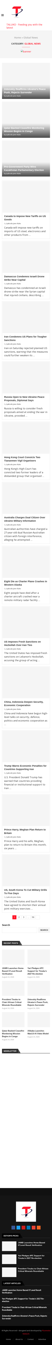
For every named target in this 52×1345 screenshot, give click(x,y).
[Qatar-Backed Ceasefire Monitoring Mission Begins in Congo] (26, 120)
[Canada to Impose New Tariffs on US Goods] (26, 197)
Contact (30, 1339)
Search (6, 925)
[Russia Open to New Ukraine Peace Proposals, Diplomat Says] (26, 377)
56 (33, 917)
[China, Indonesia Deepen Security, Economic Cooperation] (26, 682)
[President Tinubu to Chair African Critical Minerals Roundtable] (13, 988)
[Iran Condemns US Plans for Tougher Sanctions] (26, 317)
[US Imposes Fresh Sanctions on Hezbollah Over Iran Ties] (26, 622)
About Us (19, 1339)
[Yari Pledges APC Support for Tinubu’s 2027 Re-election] (38, 957)
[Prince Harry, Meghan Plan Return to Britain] (26, 810)
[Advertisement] (26, 1087)
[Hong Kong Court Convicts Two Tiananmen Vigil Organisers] (26, 438)
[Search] (49, 15)
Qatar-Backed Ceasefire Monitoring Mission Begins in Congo (13, 1034)
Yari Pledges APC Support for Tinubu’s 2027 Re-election (37, 971)
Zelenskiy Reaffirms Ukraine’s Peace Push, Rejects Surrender (37, 1002)
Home (17, 37)
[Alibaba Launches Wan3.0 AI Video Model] (38, 1019)
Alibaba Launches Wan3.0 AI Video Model (38, 1032)
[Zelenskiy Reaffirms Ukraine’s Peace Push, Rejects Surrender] (26, 81)
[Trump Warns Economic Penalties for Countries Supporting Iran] (26, 746)
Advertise (42, 1339)
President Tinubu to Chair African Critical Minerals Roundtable (11, 1002)
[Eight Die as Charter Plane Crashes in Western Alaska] (26, 562)
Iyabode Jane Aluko (13, 96)
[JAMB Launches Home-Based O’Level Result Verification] (13, 957)
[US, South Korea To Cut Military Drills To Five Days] (26, 870)
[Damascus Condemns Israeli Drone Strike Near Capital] (26, 257)
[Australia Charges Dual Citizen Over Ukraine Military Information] (26, 498)
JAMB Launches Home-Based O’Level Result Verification (13, 971)
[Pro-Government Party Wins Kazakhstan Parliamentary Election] (26, 158)
